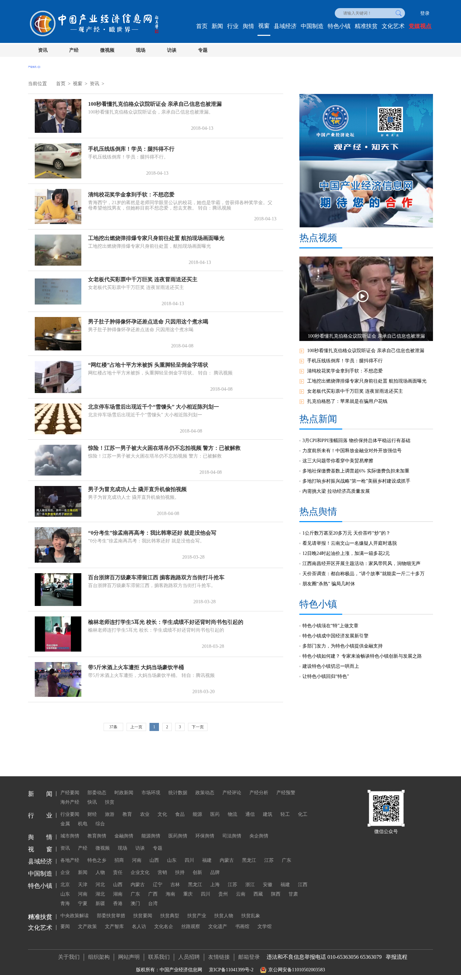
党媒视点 (420, 26)
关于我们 (69, 957)
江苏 (269, 860)
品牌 (215, 872)
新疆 (100, 903)
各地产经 (69, 860)
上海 (215, 884)
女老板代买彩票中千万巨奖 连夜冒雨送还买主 (142, 279)
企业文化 (140, 872)
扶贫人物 (223, 915)
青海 (65, 903)
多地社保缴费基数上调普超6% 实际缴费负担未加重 (355, 470)
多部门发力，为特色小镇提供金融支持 (342, 646)
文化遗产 (217, 926)
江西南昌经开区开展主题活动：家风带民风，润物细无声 (361, 563)
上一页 (136, 727)
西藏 (258, 894)
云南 (240, 894)
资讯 (43, 50)
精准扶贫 (366, 26)
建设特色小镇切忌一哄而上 (330, 666)
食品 (180, 814)
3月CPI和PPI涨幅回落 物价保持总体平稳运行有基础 (356, 440)
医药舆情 (177, 835)
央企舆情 (258, 835)
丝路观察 (190, 926)
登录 (425, 13)
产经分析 (258, 792)
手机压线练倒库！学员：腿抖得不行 (131, 149)
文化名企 (163, 926)
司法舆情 (231, 835)
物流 (232, 814)
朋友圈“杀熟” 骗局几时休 (328, 583)
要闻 (65, 926)
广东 (286, 860)
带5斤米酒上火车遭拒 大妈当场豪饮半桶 (136, 667)
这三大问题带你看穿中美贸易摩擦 (337, 460)
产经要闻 (69, 792)
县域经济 (285, 26)
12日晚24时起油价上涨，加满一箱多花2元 (346, 553)
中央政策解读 (74, 915)
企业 (65, 872)
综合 (100, 823)
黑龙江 (249, 860)
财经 (92, 814)
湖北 (100, 894)
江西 (302, 884)
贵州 (223, 894)
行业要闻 (69, 814)
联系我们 (159, 957)
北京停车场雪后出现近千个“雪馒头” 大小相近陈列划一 (153, 407)
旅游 (109, 814)
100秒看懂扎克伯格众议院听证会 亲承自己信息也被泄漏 (155, 104)
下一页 (198, 727)
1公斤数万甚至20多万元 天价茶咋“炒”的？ (346, 533)
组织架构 (99, 957)
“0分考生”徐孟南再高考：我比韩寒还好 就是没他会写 (152, 533)
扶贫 (109, 802)
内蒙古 (227, 860)
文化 (162, 814)
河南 (136, 860)
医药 (215, 814)
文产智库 (114, 926)
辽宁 (157, 884)
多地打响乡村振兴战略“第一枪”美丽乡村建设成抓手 (356, 481)
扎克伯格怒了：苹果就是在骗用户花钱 (347, 401)
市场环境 (150, 792)
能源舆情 (150, 835)
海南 (170, 894)
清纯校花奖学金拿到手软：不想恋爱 (131, 194)
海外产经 (69, 802)
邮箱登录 (249, 957)
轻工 (285, 814)
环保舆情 (204, 835)
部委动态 (96, 792)
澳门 (135, 903)
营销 (162, 872)
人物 (100, 872)
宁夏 (82, 903)
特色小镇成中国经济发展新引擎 (335, 635)
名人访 (139, 926)
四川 (189, 860)
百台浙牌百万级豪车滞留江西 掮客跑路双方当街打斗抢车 (156, 577)
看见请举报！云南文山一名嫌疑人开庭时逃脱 (349, 543)
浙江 (250, 884)
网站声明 (129, 957)
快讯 (92, 802)
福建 (207, 860)
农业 (145, 814)
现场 (140, 50)
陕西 (275, 894)
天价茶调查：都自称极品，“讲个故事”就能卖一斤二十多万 (363, 573)
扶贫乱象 (250, 915)
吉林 (175, 884)
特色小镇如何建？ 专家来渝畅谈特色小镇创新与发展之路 (362, 656)
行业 (233, 26)
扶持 (180, 872)
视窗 (264, 26)
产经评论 (231, 792)
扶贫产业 (196, 915)
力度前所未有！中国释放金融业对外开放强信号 (352, 450)
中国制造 (312, 26)
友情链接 (219, 957)
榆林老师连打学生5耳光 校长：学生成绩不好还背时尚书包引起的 (165, 622)
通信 (250, 814)
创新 (197, 872)
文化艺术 (393, 26)
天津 (82, 884)
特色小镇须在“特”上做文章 (330, 625)
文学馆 (264, 926)
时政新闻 (123, 792)
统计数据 (177, 792)
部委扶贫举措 (111, 915)
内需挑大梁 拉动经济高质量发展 (336, 491)
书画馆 (242, 926)
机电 (82, 823)
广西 (153, 894)
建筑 (267, 814)
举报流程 (396, 957)
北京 (65, 884)
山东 (172, 860)
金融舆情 (123, 835)
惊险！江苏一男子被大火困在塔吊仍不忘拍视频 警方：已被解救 (164, 448)
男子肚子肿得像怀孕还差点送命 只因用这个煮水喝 (148, 321)
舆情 (248, 26)
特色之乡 (96, 860)
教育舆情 (96, 835)
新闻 (217, 26)
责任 (118, 872)
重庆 (188, 894)
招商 (119, 860)
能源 (197, 814)
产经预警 (285, 792)
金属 (65, 823)
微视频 (107, 50)
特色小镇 (339, 26)
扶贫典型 (169, 915)
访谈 (172, 50)
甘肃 (293, 894)
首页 (202, 26)
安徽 (267, 884)
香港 (118, 903)
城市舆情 (69, 835)
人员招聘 (189, 957)
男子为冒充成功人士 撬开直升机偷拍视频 (137, 489)
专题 (203, 50)
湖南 (118, 894)
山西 (154, 860)
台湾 (153, 903)
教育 (127, 814)
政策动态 (204, 792)
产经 (74, 50)
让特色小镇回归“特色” (325, 676)
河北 (100, 884)
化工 (302, 814)
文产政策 (87, 926)
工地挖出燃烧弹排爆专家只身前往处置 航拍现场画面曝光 (156, 238)
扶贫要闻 (142, 915)
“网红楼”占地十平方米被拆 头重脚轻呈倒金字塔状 (148, 365)
